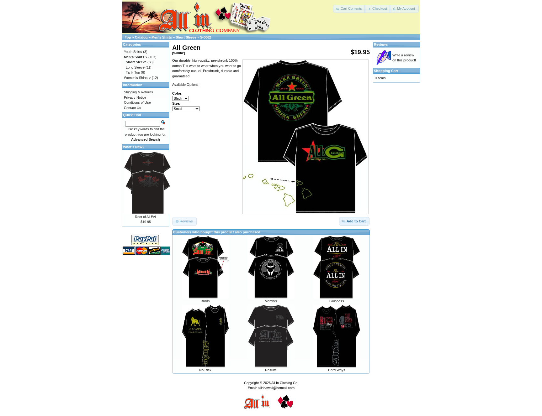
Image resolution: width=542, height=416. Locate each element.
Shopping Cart (386, 71)
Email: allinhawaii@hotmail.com (271, 388)
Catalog (141, 37)
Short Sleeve (186, 37)
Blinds (205, 301)
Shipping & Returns (138, 92)
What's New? (134, 147)
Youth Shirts (133, 52)
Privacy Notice (135, 97)
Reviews (381, 44)
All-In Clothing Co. (284, 383)
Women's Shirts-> (137, 78)
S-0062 (205, 37)
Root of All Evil (145, 217)
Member (271, 301)
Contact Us (132, 108)
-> (135, 57)
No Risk (205, 370)
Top (128, 37)
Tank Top (133, 72)
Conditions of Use (137, 102)
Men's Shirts (161, 37)
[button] (349, 9)
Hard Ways (336, 370)
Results (271, 370)
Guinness (336, 301)
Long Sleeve (135, 67)
